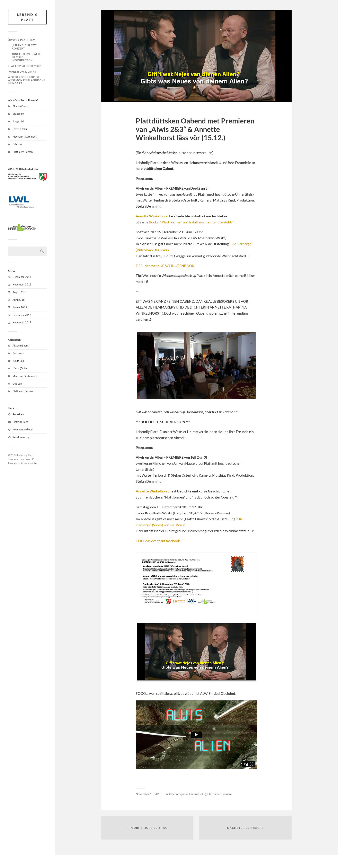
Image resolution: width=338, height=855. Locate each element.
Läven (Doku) (20, 128)
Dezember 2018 (22, 276)
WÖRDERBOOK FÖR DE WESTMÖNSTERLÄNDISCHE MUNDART (26, 80)
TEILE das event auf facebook (158, 541)
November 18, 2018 (149, 794)
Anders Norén (29, 463)
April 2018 (19, 299)
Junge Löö (18, 121)
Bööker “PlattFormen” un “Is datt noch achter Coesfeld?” (191, 222)
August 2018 (20, 292)
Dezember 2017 (22, 315)
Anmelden (18, 414)
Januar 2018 (20, 307)
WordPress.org (21, 437)
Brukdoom (18, 113)
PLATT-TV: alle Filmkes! (25, 66)
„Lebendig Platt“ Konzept (24, 47)
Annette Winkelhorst (152, 491)
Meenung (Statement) (25, 136)
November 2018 (22, 284)
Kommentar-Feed (22, 429)
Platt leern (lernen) (23, 151)
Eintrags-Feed (20, 421)
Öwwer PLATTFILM (21, 39)
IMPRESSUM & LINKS (22, 71)
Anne (152, 216)
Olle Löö (17, 144)
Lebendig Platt (27, 17)
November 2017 (22, 322)
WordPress (32, 459)
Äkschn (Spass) (21, 106)
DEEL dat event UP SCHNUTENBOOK (165, 266)
